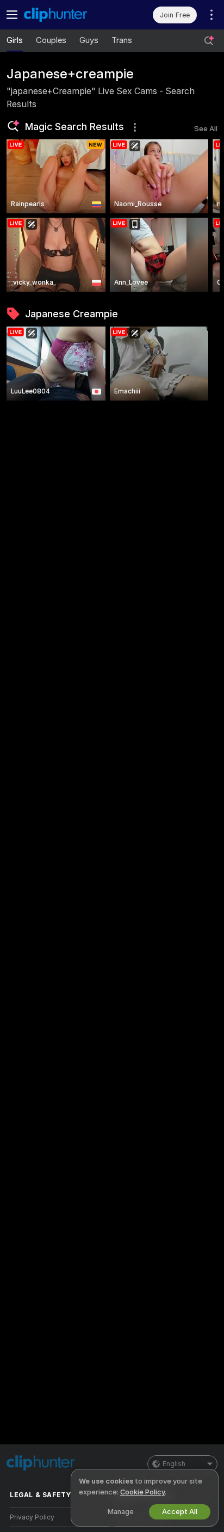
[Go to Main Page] (68, 14)
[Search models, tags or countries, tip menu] (209, 40)
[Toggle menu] (12, 14)
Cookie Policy (142, 1492)
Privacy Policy (32, 1517)
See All (205, 129)
